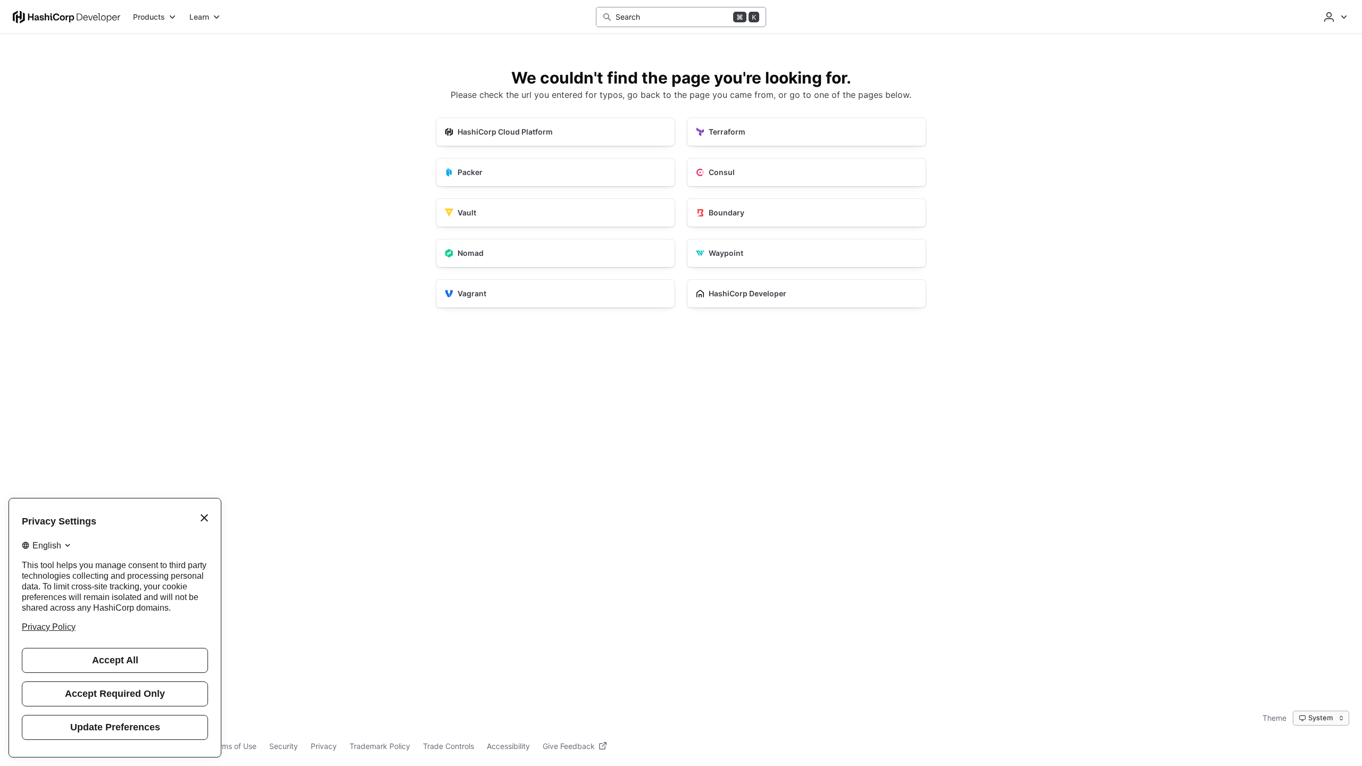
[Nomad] (555, 253)
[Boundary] (806, 213)
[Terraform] (806, 132)
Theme (1274, 717)
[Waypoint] (806, 253)
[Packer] (555, 172)
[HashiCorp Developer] (806, 293)
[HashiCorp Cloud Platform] (555, 132)
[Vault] (555, 213)
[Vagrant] (555, 293)
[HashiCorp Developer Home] (66, 17)
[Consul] (806, 172)
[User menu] (1334, 17)
